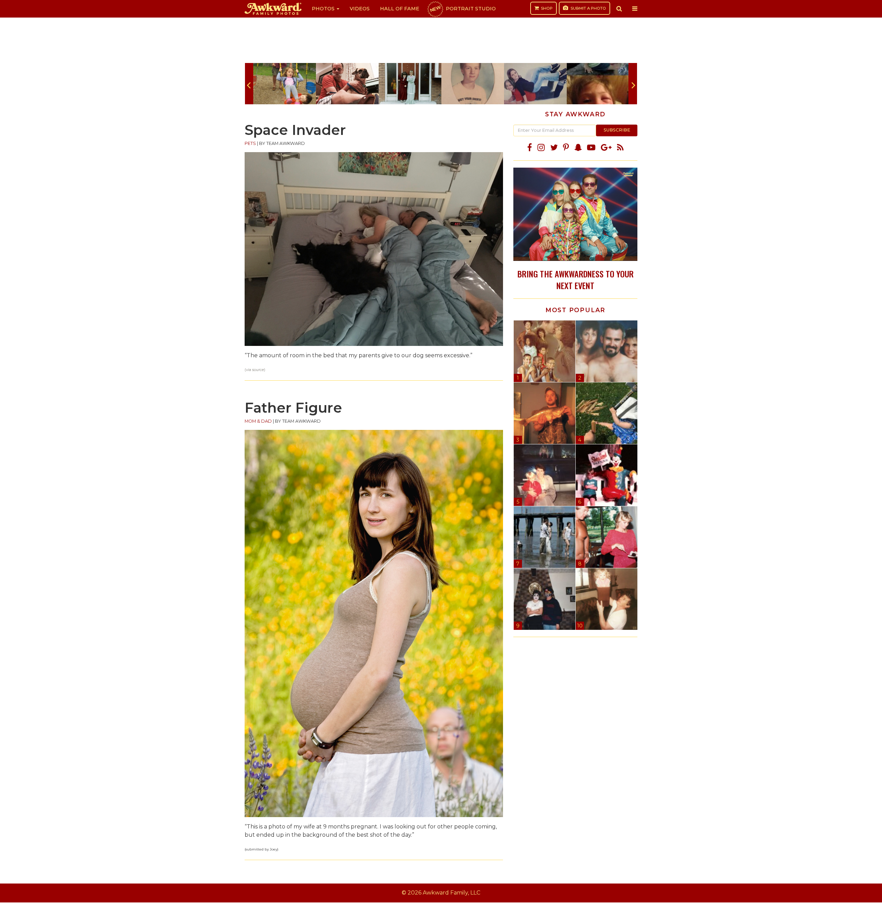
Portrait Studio (462, 8)
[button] (619, 8)
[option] (284, 83)
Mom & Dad (258, 421)
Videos (360, 9)
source (258, 370)
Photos (324, 9)
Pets (250, 143)
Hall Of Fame (399, 9)
